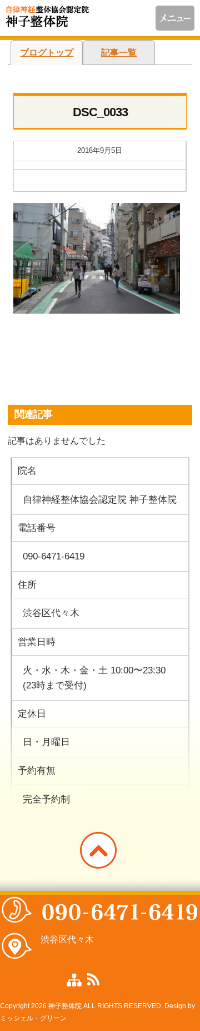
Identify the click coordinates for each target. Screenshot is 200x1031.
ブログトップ (46, 52)
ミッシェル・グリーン (33, 1018)
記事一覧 (119, 52)
